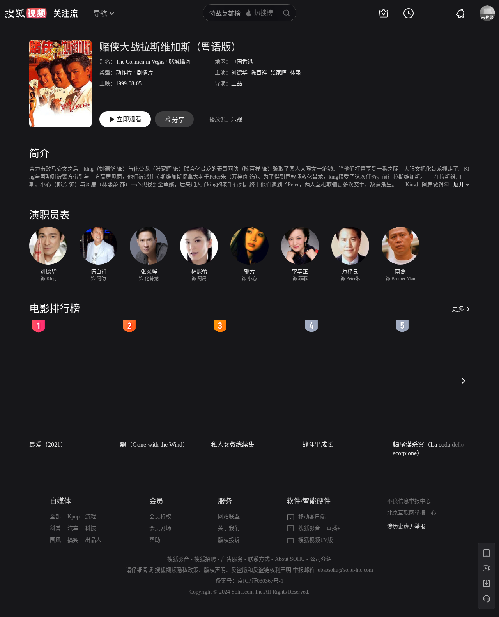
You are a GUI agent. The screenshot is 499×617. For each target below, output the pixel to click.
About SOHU (290, 559)
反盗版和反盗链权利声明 (261, 570)
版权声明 (215, 570)
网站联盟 (229, 517)
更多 (458, 309)
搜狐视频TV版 (315, 540)
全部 (55, 517)
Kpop (73, 517)
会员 (156, 501)
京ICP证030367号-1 (260, 581)
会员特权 (160, 517)
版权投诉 (229, 540)
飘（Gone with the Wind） (154, 444)
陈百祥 (259, 73)
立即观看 (129, 119)
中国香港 (242, 62)
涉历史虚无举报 (406, 526)
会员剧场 (160, 528)
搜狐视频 (26, 13)
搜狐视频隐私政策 (176, 570)
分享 (178, 120)
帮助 (154, 540)
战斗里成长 (317, 444)
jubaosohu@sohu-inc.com (344, 570)
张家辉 (278, 73)
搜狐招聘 (205, 559)
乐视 (236, 119)
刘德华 (239, 73)
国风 (55, 540)
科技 (90, 528)
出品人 (93, 540)
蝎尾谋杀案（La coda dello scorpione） (428, 448)
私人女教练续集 (233, 444)
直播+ (333, 528)
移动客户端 (312, 517)
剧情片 (145, 73)
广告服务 (232, 559)
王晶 (236, 84)
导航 (100, 13)
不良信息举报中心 (409, 501)
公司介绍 (321, 559)
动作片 (124, 73)
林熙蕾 (298, 73)
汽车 (72, 528)
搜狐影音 (309, 528)
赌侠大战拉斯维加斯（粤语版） (170, 47)
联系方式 (259, 559)
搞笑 (72, 540)
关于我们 (229, 528)
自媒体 (60, 501)
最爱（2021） (48, 444)
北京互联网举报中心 (411, 513)
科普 (55, 528)
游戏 (90, 517)
